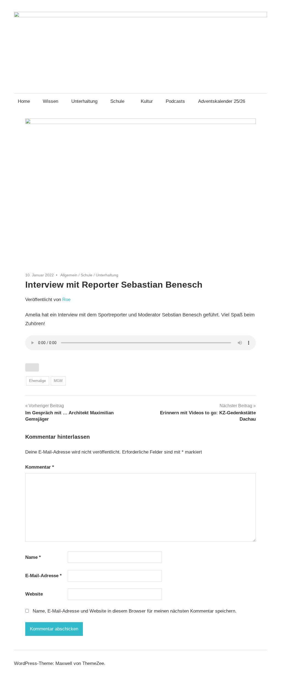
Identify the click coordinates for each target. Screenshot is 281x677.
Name (33, 557)
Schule (117, 101)
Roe (66, 299)
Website (34, 594)
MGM (58, 381)
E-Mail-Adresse (43, 575)
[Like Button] (32, 367)
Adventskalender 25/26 (221, 101)
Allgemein (68, 275)
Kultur (147, 101)
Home (24, 101)
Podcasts (175, 101)
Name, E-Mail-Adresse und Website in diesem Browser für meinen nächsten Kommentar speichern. (135, 611)
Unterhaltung (84, 101)
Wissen (50, 101)
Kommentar (39, 467)
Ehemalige (37, 381)
